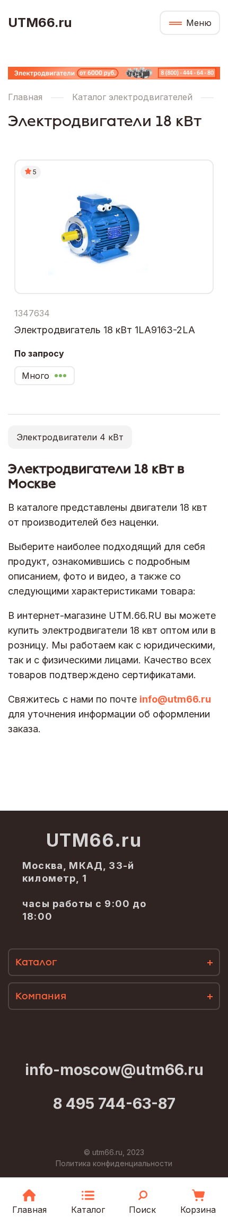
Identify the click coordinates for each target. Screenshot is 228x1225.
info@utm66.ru (175, 699)
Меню (199, 22)
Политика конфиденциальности (114, 1163)
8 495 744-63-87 (114, 1104)
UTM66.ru (40, 22)
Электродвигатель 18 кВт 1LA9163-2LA (104, 329)
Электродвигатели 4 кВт (70, 437)
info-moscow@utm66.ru (114, 1070)
